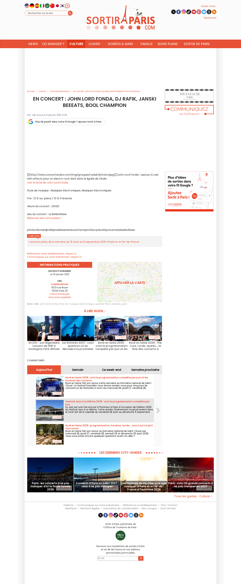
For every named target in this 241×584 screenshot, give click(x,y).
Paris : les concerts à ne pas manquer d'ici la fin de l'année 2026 (50, 486)
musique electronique (81, 304)
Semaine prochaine (145, 370)
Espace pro (210, 17)
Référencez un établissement (140, 505)
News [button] (33, 44)
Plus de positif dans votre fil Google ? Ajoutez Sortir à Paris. (68, 121)
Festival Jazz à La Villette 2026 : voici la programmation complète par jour (107, 403)
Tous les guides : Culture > (193, 496)
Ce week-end (111, 370)
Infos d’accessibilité (60, 297)
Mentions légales (90, 508)
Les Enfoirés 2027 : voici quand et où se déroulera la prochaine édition (78, 346)
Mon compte (149, 508)
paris (124, 304)
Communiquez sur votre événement (98, 505)
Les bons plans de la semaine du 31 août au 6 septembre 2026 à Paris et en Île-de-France (84, 241)
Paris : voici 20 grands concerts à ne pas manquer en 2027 (190, 485)
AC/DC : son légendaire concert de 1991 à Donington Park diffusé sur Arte (44, 346)
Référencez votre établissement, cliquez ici (51, 253)
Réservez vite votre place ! (44, 218)
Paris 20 (63, 304)
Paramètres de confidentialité (120, 508)
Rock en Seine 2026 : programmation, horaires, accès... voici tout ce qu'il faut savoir (109, 427)
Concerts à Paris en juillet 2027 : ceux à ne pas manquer (97, 485)
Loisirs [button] (94, 44)
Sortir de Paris (168, 508)
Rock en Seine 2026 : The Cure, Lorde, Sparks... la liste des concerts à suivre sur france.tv (145, 346)
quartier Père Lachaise (107, 304)
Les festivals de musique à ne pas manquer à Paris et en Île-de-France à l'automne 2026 (143, 486)
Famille (146, 44)
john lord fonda (49, 304)
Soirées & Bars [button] (120, 44)
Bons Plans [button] (168, 44)
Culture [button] (76, 44)
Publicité (68, 505)
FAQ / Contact (169, 505)
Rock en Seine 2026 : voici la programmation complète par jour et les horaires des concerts (111, 346)
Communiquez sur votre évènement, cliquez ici (54, 257)
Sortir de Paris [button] (197, 44)
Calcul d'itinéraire (60, 294)
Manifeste (71, 508)
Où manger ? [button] (53, 44)
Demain (77, 370)
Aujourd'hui (44, 370)
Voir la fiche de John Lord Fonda (47, 182)
